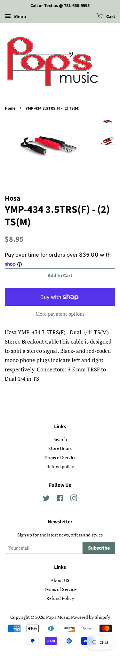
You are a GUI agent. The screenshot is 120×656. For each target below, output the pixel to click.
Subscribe (99, 548)
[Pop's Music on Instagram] (73, 499)
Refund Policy (60, 598)
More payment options (60, 314)
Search (60, 439)
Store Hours (60, 448)
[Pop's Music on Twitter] (46, 499)
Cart (110, 16)
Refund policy (60, 466)
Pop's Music (57, 617)
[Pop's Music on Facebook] (60, 499)
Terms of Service (60, 457)
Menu (19, 16)
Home (10, 108)
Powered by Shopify (90, 617)
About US (60, 580)
